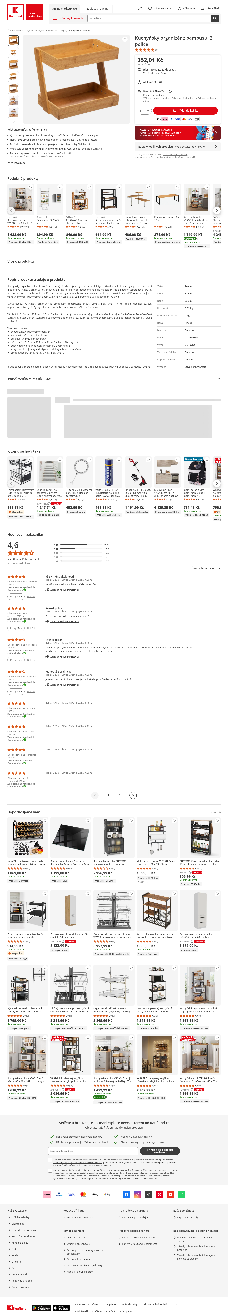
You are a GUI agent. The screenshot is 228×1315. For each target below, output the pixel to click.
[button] (81, 544)
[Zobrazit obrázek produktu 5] (13, 88)
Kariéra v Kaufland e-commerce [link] (139, 1243)
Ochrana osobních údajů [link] (155, 1304)
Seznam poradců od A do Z (82, 1217)
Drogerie (16, 1261)
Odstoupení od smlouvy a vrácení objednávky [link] (85, 1252)
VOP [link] (174, 1304)
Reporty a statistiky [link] (187, 1217)
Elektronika (18, 1223)
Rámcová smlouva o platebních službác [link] (194, 1239)
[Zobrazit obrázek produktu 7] (13, 112)
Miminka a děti (20, 1242)
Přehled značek (20, 1287)
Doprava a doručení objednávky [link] (84, 1265)
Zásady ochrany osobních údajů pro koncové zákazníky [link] (197, 1257)
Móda (15, 1255)
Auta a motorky (20, 1274)
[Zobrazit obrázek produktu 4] (13, 76)
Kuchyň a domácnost (23, 1236)
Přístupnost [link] (126, 1311)
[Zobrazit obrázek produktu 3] (13, 64)
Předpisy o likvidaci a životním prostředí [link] (95, 1311)
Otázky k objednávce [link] (78, 1243)
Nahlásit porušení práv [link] (80, 1271)
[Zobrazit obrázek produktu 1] (13, 40)
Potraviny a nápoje (22, 1280)
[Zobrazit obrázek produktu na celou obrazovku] (76, 79)
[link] (97, 8)
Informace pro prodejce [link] (135, 1217)
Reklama (11, 217)
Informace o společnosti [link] (87, 1304)
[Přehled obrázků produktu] (13, 79)
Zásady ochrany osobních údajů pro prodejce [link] (197, 1248)
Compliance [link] (110, 1304)
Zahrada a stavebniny (24, 1230)
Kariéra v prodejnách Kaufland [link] (139, 1237)
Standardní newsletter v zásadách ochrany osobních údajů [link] (78, 1162)
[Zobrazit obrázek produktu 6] (13, 100)
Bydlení (16, 1249)
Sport (15, 1268)
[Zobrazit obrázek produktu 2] (13, 52)
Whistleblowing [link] (129, 1304)
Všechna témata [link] (76, 1237)
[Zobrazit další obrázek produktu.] (13, 122)
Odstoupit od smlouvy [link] (79, 1259)
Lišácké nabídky (20, 1217)
